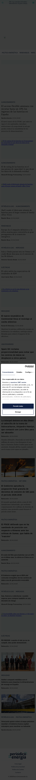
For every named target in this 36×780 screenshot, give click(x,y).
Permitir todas (18, 406)
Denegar (18, 412)
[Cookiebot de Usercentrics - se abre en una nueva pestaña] (25, 366)
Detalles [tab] (19, 372)
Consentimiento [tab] (8, 372)
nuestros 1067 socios (18, 382)
